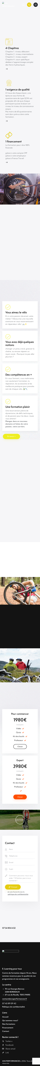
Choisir (20, 746)
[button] (20, 819)
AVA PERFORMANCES (11, 1061)
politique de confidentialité (18, 894)
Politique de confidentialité (13, 1007)
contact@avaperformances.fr (14, 999)
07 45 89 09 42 (9, 1003)
